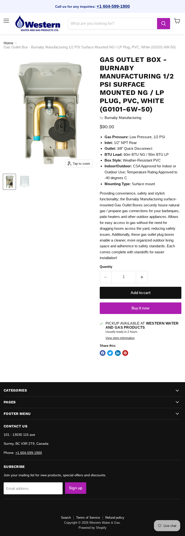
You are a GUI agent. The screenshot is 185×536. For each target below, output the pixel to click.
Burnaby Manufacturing (123, 118)
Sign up (75, 488)
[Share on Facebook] (103, 353)
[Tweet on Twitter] (110, 353)
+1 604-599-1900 (113, 6)
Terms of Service (88, 517)
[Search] (163, 23)
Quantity (106, 266)
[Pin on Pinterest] (125, 353)
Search (66, 517)
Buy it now (140, 308)
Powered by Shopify (92, 527)
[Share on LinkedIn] (118, 353)
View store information (120, 338)
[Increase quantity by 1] (142, 277)
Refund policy (114, 517)
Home (8, 43)
